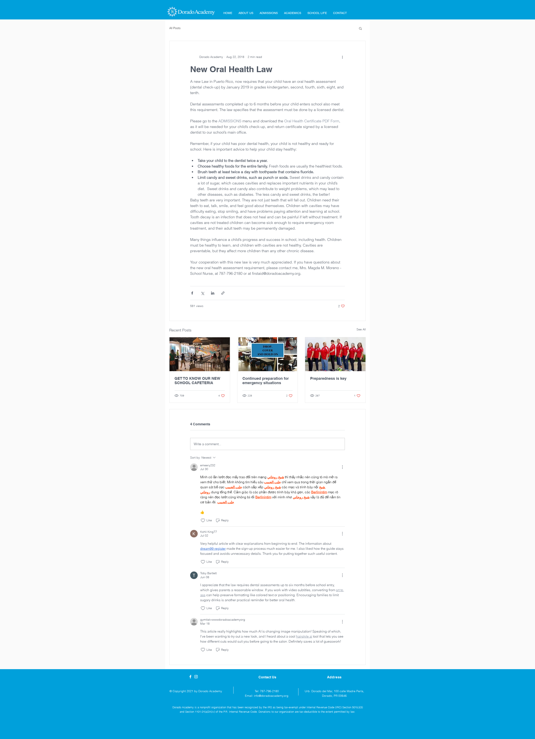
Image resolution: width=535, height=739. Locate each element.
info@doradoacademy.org (271, 696)
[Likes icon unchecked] (203, 520)
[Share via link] (223, 293)
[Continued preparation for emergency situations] (267, 354)
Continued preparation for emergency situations (265, 380)
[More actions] (342, 56)
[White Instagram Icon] (196, 676)
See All (361, 329)
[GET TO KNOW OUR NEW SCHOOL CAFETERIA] (199, 354)
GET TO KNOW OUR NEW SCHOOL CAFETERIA (197, 380)
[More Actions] (342, 467)
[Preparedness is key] (335, 354)
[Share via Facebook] (192, 293)
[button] (360, 28)
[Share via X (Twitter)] (202, 293)
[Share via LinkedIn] (213, 293)
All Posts (175, 28)
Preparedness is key (328, 378)
